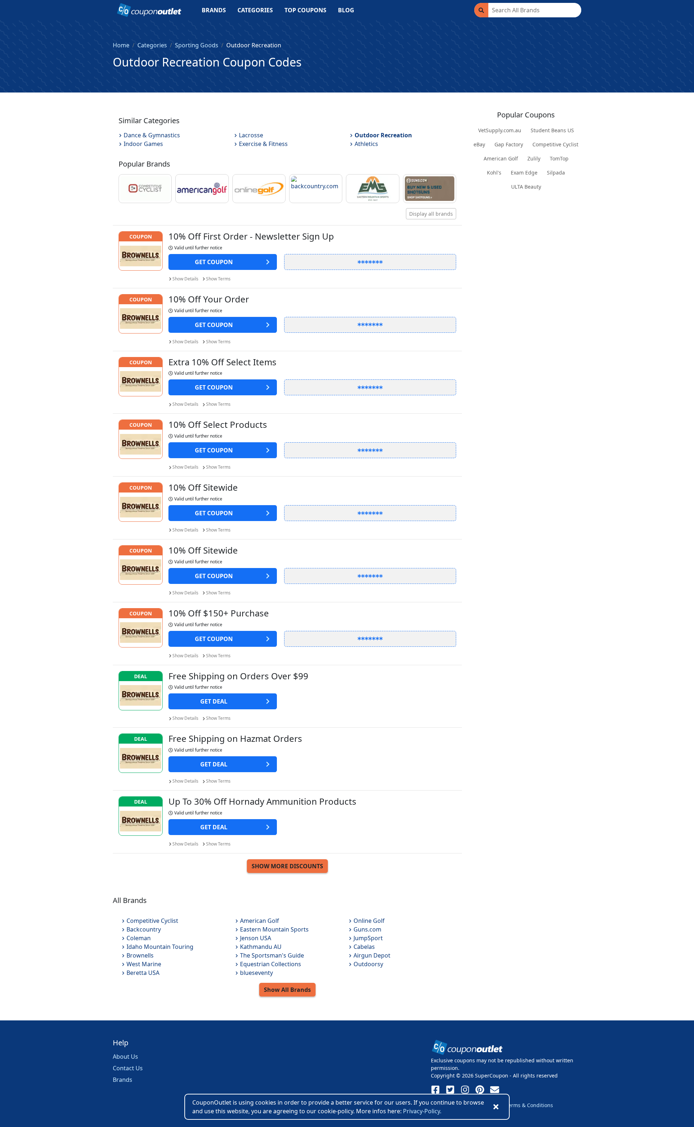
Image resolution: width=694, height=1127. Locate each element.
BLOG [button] (346, 10)
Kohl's (494, 172)
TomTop (559, 158)
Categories (152, 45)
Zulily (533, 158)
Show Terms (218, 279)
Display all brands (431, 213)
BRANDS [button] (214, 10)
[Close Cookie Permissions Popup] (496, 1106)
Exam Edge (524, 172)
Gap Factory (508, 144)
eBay (479, 144)
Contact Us (128, 1068)
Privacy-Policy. (422, 1111)
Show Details (185, 279)
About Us (125, 1057)
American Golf (501, 158)
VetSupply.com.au (499, 130)
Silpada (556, 172)
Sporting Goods (196, 45)
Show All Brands (287, 990)
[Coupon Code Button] (370, 262)
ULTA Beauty (526, 186)
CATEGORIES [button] (255, 10)
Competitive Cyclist (555, 144)
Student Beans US (552, 130)
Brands (122, 1080)
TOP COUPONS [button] (305, 10)
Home (121, 45)
